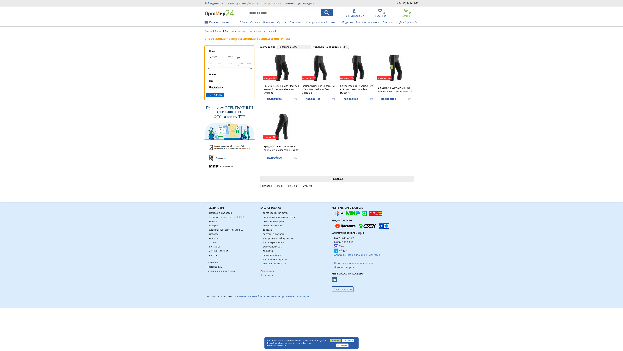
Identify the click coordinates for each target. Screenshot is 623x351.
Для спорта (389, 22)
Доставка (253, 3)
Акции (230, 3)
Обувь (243, 22)
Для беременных (409, 22)
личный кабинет (218, 250)
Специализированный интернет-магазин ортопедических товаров (271, 296)
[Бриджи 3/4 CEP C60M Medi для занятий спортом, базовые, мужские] (281, 68)
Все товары (266, 275)
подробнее (274, 99)
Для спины (296, 22)
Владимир (214, 3)
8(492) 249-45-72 (409, 3)
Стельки (255, 22)
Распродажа (267, 271)
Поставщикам (214, 266)
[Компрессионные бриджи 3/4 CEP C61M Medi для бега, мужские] (358, 68)
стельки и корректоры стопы (279, 217)
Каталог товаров (219, 22)
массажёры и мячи (273, 242)
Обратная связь (343, 289)
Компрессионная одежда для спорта (256, 31)
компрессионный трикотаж (278, 238)
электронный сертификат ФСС (226, 229)
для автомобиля (272, 255)
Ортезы (281, 22)
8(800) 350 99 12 (344, 242)
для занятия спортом (275, 263)
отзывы (213, 238)
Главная (208, 31)
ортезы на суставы (273, 233)
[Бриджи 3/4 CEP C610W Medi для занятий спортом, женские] (281, 127)
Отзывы (289, 3)
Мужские (307, 185)
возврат (213, 225)
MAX (341, 246)
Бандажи (268, 22)
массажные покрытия (275, 259)
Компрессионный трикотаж (322, 22)
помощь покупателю (220, 212)
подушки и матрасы (274, 221)
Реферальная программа (221, 271)
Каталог (218, 31)
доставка (226, 217)
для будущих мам (272, 246)
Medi (280, 185)
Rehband (267, 185)
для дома (268, 250)
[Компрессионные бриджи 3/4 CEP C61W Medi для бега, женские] (320, 68)
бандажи (268, 229)
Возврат (278, 3)
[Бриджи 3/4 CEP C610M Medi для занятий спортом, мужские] (395, 68)
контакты (214, 246)
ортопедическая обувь (275, 212)
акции (212, 242)
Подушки (347, 22)
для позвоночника (273, 225)
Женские (292, 185)
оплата (213, 221)
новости (213, 233)
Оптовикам (213, 262)
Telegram (343, 250)
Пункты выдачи (305, 3)
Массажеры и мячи (367, 22)
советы (213, 255)
